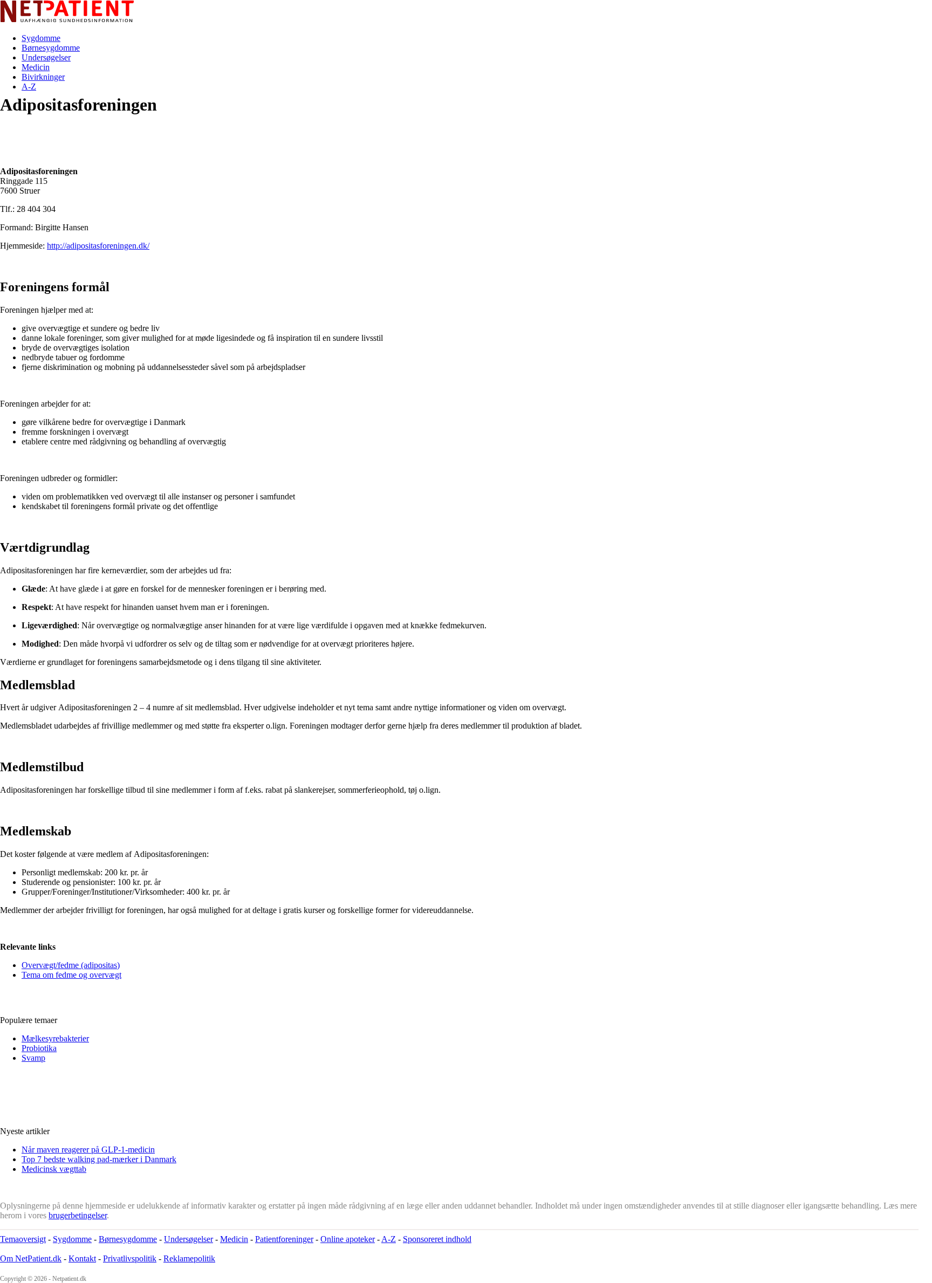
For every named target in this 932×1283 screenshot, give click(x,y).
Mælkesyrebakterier (55, 1038)
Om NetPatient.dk (30, 1258)
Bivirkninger (43, 76)
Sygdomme (41, 38)
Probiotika (39, 1048)
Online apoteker (347, 1239)
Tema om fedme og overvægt (71, 974)
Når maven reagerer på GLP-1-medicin (88, 1149)
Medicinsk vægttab (54, 1169)
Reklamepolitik (189, 1258)
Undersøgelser (46, 57)
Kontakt (82, 1258)
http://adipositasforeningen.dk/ (98, 245)
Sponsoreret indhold (437, 1239)
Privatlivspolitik (129, 1258)
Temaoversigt (23, 1239)
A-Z (29, 86)
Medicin (36, 67)
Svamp (33, 1057)
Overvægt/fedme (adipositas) (71, 965)
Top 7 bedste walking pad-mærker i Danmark (99, 1159)
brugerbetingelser (78, 1215)
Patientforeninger (284, 1239)
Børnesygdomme (51, 47)
